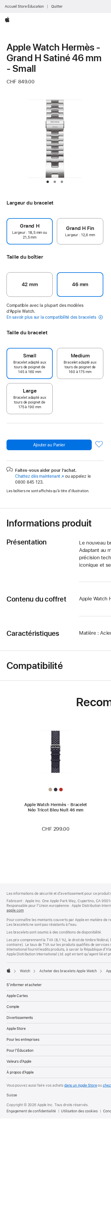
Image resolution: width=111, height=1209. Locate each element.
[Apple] (9, 970)
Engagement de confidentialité (31, 1111)
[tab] (47, 182)
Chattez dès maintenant (39, 476)
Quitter (56, 6)
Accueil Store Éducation (24, 6)
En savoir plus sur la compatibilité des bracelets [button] (52, 317)
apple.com (15, 910)
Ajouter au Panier (49, 445)
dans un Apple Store (80, 1085)
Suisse (12, 1095)
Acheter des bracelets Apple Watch (68, 971)
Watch (25, 971)
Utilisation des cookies (79, 1111)
